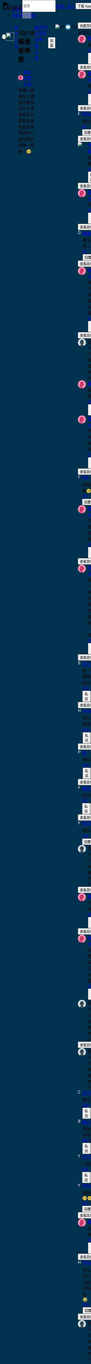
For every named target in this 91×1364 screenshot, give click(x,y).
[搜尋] (26, 15)
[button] (66, 6)
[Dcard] (12, 6)
